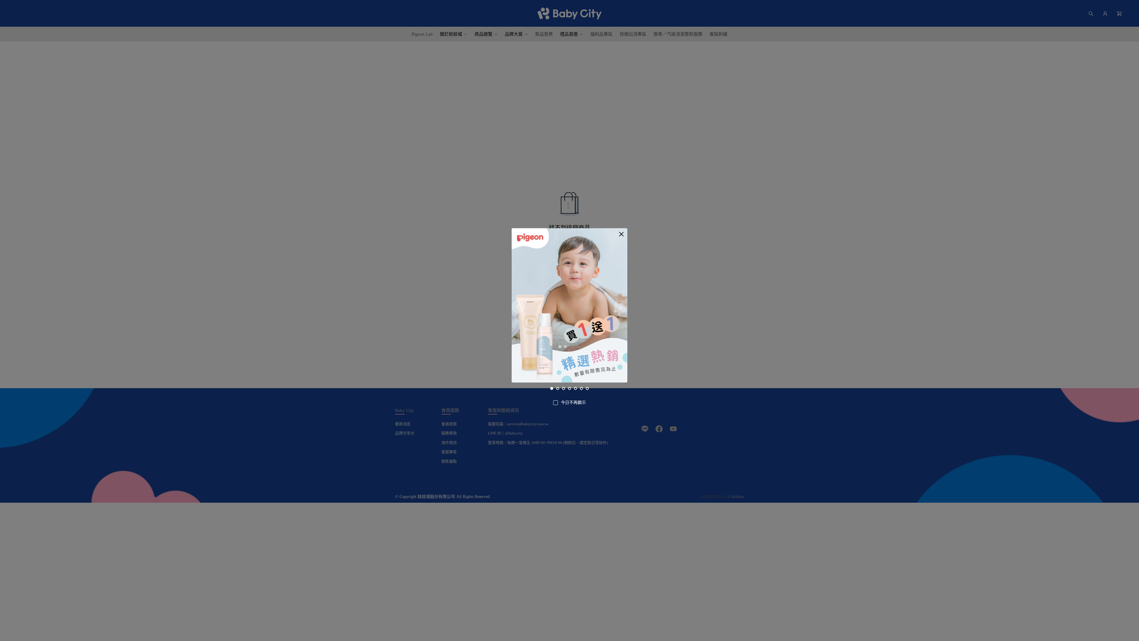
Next (620, 306)
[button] (621, 234)
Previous (518, 306)
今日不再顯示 (573, 402)
